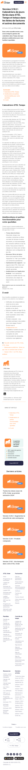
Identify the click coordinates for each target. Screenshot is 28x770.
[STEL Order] (5, 2)
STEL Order (5, 345)
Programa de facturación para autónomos (7, 605)
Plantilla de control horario (7, 635)
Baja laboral (18, 645)
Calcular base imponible (7, 683)
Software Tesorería (5, 705)
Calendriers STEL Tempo (11, 92)
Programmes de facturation (7, 579)
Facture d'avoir (19, 597)
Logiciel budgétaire (6, 597)
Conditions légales (7, 727)
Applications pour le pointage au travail (20, 629)
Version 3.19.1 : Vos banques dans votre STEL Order (20, 690)
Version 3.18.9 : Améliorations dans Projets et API (19, 702)
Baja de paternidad (18, 657)
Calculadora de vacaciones (19, 641)
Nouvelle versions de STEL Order (13, 343)
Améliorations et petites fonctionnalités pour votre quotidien (12, 96)
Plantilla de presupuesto (6, 623)
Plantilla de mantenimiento (7, 631)
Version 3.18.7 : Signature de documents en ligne (19, 706)
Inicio (4, 576)
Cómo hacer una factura (19, 600)
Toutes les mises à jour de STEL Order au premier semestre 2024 (12, 493)
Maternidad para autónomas (20, 660)
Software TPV (7, 702)
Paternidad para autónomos (19, 664)
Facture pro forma (18, 593)
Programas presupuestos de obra (8, 698)
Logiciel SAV (6, 590)
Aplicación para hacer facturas (7, 609)
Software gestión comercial (6, 712)
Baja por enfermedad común (18, 648)
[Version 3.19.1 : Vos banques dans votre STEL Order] (14, 552)
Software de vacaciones (18, 634)
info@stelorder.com (11, 327)
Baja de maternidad (18, 653)
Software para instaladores (7, 593)
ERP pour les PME (6, 600)
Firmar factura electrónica (19, 582)
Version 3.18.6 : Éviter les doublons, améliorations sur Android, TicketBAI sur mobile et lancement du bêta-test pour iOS (20, 714)
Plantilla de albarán (6, 627)
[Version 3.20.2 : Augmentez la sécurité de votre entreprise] (14, 506)
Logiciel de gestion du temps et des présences (19, 624)
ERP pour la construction (6, 693)
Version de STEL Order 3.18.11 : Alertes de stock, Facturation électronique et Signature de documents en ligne (20, 698)
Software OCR (7, 708)
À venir (7, 100)
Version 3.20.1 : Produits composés (19, 685)
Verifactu (17, 591)
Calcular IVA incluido (6, 680)
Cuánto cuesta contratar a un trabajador (7, 675)
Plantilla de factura (6, 620)
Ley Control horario (18, 638)
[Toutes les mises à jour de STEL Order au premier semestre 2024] (14, 481)
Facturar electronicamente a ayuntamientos (20, 587)
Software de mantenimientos (7, 587)
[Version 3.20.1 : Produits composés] (14, 529)
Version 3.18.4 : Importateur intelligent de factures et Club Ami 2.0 (19, 710)
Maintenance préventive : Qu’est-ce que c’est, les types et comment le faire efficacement (19, 694)
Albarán (17, 603)
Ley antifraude (7, 690)
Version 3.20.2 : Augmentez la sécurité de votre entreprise (20, 681)
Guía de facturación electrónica (18, 578)
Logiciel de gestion (6, 583)
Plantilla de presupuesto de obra (7, 640)
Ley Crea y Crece (6, 687)
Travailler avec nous (20, 727)
